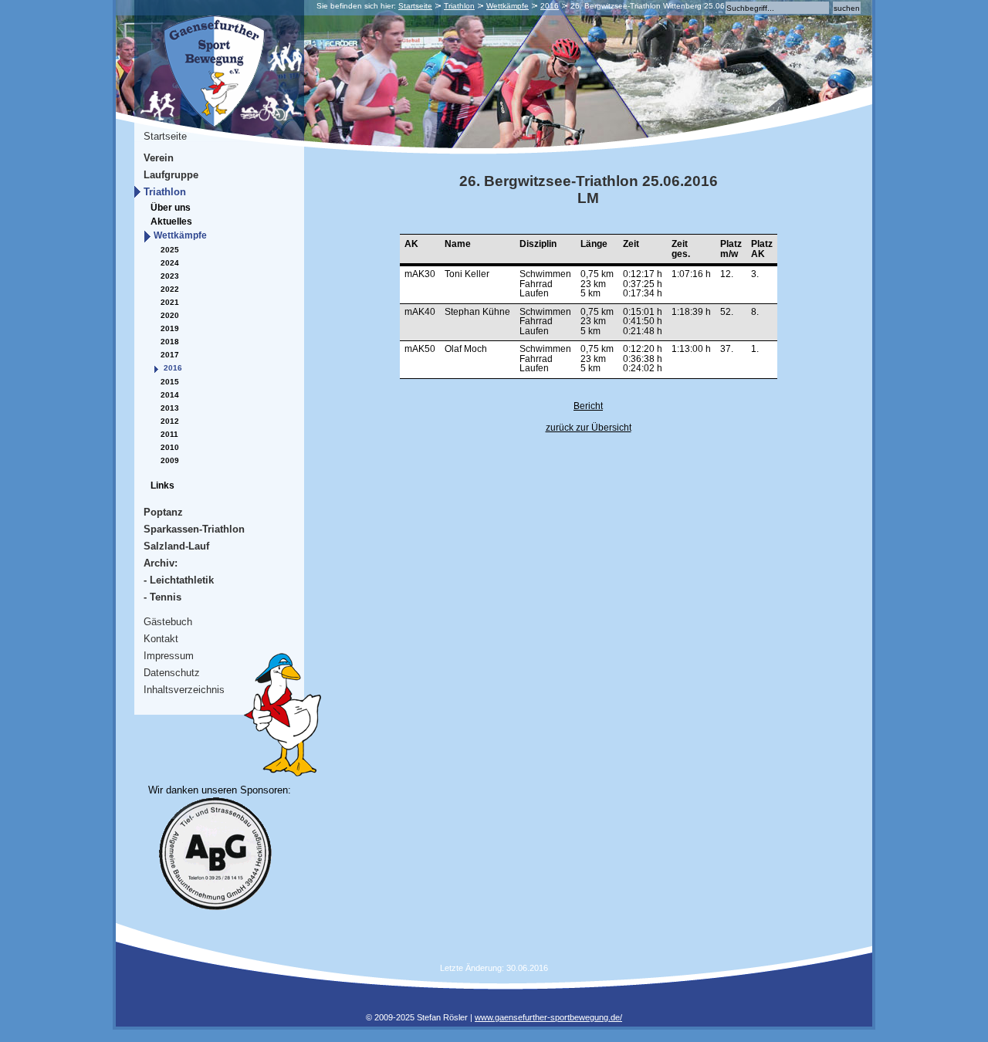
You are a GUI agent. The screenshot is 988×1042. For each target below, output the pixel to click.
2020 (170, 315)
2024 (170, 263)
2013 (170, 408)
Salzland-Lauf (176, 546)
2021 (170, 302)
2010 (170, 447)
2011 (169, 434)
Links (162, 485)
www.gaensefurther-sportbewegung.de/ (548, 1017)
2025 (170, 249)
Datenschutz (172, 672)
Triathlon (459, 6)
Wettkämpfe (507, 6)
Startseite (415, 6)
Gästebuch (168, 622)
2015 (170, 381)
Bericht (588, 406)
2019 (170, 328)
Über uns (171, 207)
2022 (170, 289)
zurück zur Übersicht (588, 427)
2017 (170, 354)
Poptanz (163, 512)
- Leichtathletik (179, 580)
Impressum (169, 655)
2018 (170, 341)
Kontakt (161, 638)
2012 (170, 421)
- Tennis (162, 597)
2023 (170, 276)
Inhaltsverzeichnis (184, 689)
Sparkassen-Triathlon (194, 529)
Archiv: (161, 563)
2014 (170, 395)
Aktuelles (171, 221)
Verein (159, 158)
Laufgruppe (171, 175)
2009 (170, 460)
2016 (549, 6)
